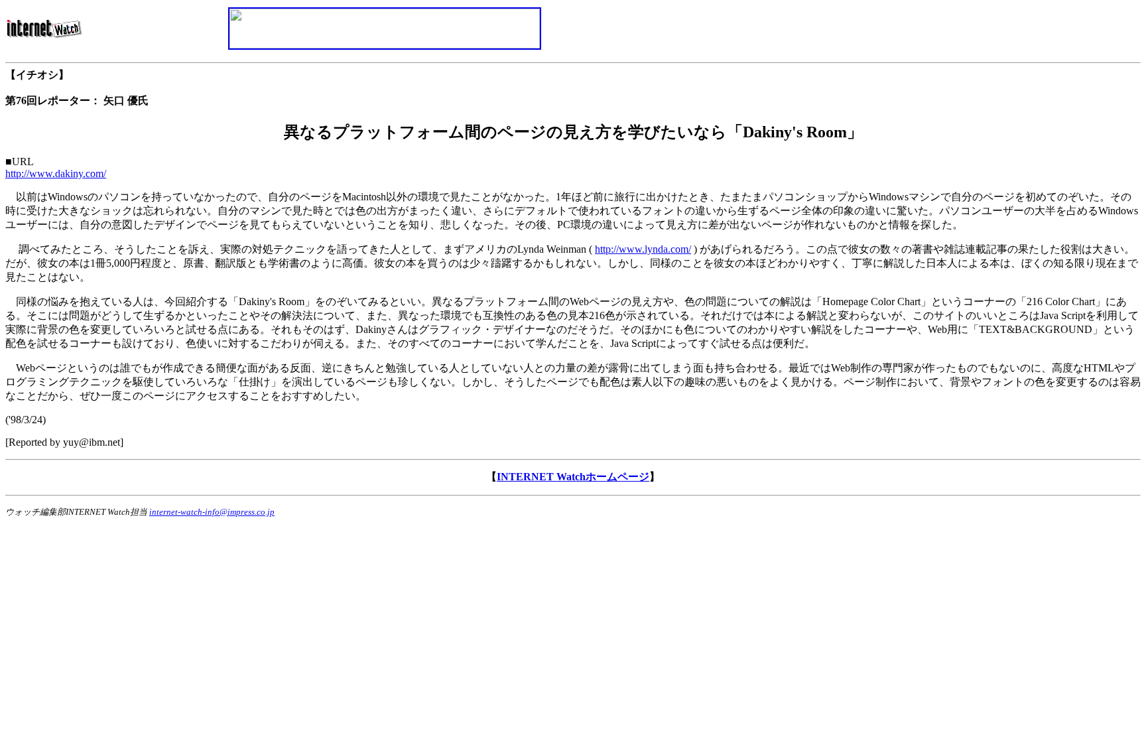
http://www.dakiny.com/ (55, 173)
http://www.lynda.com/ (643, 249)
